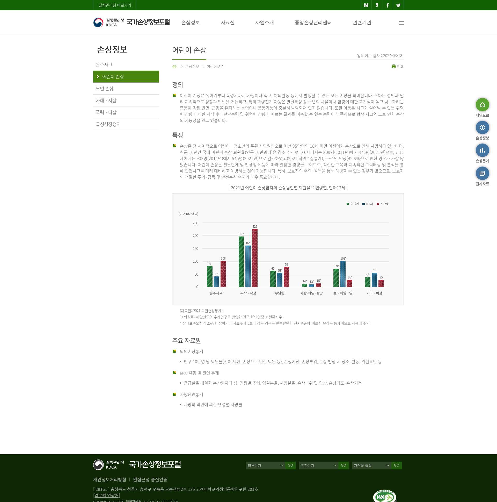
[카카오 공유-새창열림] (377, 5)
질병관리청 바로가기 (115, 5)
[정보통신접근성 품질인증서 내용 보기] (385, 493)
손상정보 (190, 22)
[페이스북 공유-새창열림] (387, 5)
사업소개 (264, 22)
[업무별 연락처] (106, 495)
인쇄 (400, 66)
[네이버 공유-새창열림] (366, 5)
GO (290, 465)
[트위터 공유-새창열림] (398, 5)
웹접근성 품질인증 (150, 479)
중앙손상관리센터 (313, 22)
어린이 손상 (216, 66)
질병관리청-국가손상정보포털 (131, 22)
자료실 (228, 22)
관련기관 (362, 22)
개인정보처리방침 (109, 479)
